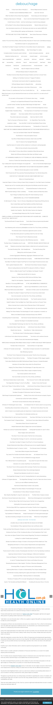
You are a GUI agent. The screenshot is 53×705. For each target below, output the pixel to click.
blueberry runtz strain (16, 665)
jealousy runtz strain (27, 614)
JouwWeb (36, 691)
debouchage (26, 4)
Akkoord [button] (47, 702)
